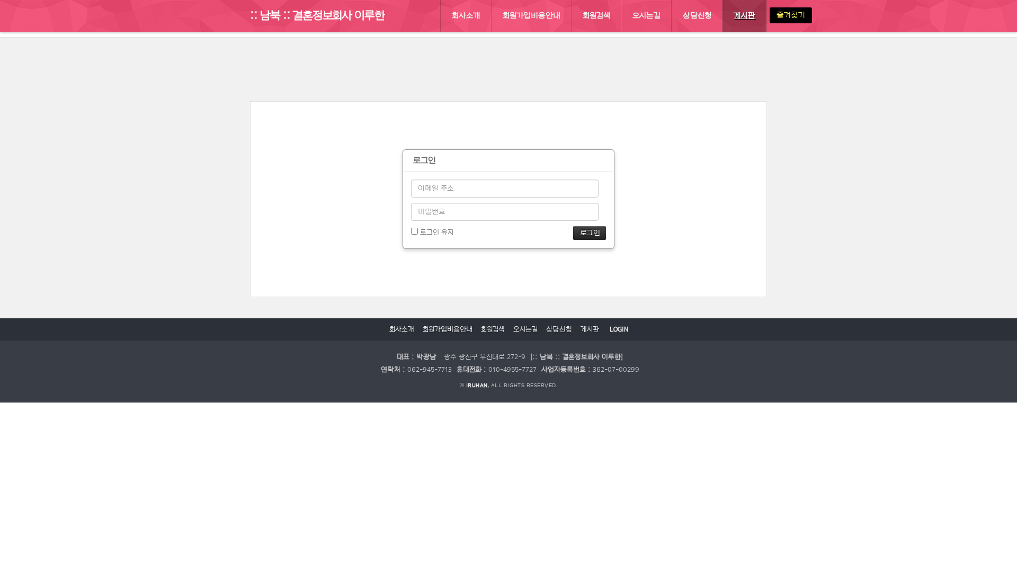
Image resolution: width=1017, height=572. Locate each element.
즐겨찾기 (791, 15)
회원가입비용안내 (447, 329)
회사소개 (401, 329)
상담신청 (559, 329)
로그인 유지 (435, 232)
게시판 (590, 329)
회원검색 (493, 329)
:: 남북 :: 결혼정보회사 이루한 (317, 15)
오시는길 (525, 329)
